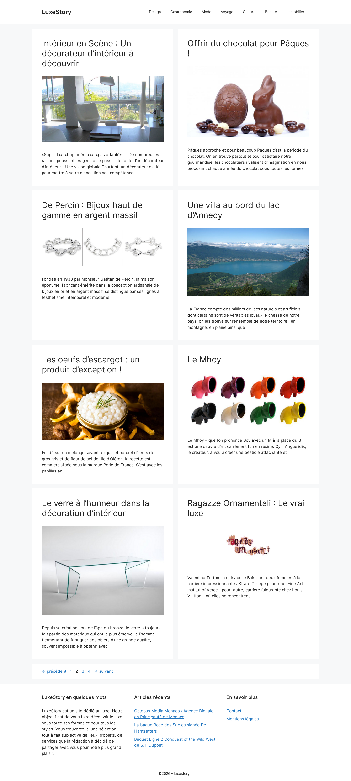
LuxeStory (56, 12)
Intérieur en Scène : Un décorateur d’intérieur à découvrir (88, 53)
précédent (54, 671)
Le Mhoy (204, 359)
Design (155, 12)
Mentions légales (242, 719)
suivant (103, 671)
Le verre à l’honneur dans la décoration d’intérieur (95, 508)
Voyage (227, 12)
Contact (233, 710)
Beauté (271, 12)
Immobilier (295, 12)
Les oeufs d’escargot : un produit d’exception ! (91, 364)
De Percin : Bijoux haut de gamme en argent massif (92, 210)
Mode (206, 12)
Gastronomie (181, 12)
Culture (249, 12)
